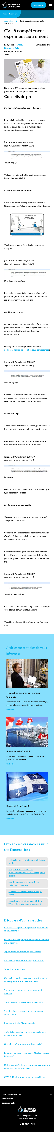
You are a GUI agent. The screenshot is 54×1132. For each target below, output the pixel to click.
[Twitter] (20, 1123)
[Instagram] (28, 1123)
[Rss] (34, 1123)
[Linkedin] (26, 1123)
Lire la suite (10, 709)
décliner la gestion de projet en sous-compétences (26, 349)
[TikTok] (31, 1123)
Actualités (8, 21)
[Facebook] (23, 1123)
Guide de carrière (10, 14)
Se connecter (38, 5)
